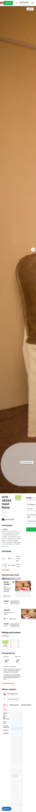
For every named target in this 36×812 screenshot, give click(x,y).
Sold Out (15, 625)
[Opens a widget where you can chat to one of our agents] (6, 809)
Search (8, 3)
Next (33, 250)
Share (31, 9)
